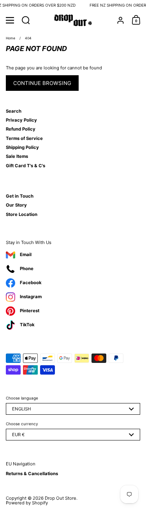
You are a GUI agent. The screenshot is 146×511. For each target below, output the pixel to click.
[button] (26, 20)
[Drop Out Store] (73, 20)
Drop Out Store (60, 498)
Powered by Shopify (27, 503)
